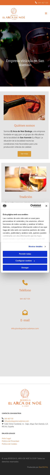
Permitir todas (25, 254)
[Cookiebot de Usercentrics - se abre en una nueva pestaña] (31, 205)
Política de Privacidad (10, 441)
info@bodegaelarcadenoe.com (25, 328)
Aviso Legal (6, 438)
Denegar (25, 268)
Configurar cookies (24, 261)
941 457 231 (43, 2)
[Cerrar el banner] (46, 206)
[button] (24, 154)
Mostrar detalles (36, 246)
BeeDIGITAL (43, 467)
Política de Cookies (9, 444)
